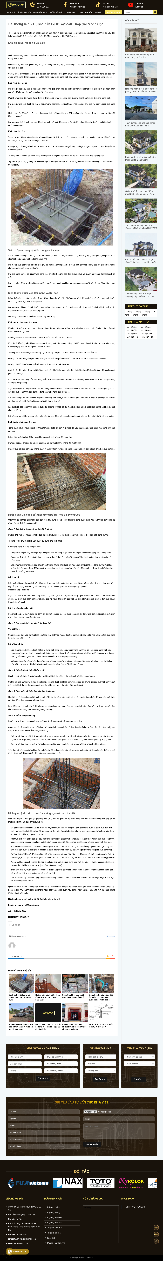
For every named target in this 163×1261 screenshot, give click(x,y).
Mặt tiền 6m (146, 327)
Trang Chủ (10, 12)
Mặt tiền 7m (132, 330)
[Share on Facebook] (10, 925)
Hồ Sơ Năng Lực (24, 12)
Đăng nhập (110, 936)
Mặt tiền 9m (132, 333)
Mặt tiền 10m (146, 333)
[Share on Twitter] (13, 925)
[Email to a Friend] (16, 925)
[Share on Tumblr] (22, 925)
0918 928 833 (22, 1234)
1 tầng (129, 311)
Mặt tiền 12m (147, 337)
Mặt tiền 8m (146, 330)
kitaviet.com (22, 1243)
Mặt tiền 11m (132, 337)
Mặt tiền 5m (132, 327)
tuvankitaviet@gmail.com (25, 1239)
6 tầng (144, 315)
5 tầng (135, 315)
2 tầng (138, 311)
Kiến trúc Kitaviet (135, 1207)
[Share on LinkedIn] (19, 925)
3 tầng (147, 311)
